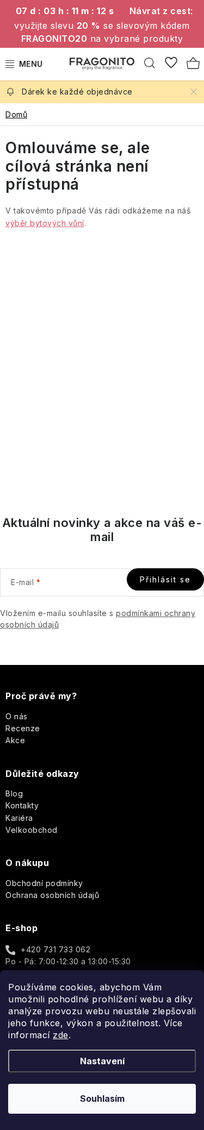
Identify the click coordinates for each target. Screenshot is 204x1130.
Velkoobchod (31, 829)
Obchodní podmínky (44, 883)
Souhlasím (102, 1098)
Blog (14, 793)
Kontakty (22, 805)
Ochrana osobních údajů (52, 895)
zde (61, 1034)
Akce (15, 740)
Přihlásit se (165, 579)
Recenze (22, 728)
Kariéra (19, 818)
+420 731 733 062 (55, 949)
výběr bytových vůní (44, 223)
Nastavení (102, 1061)
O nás (16, 716)
